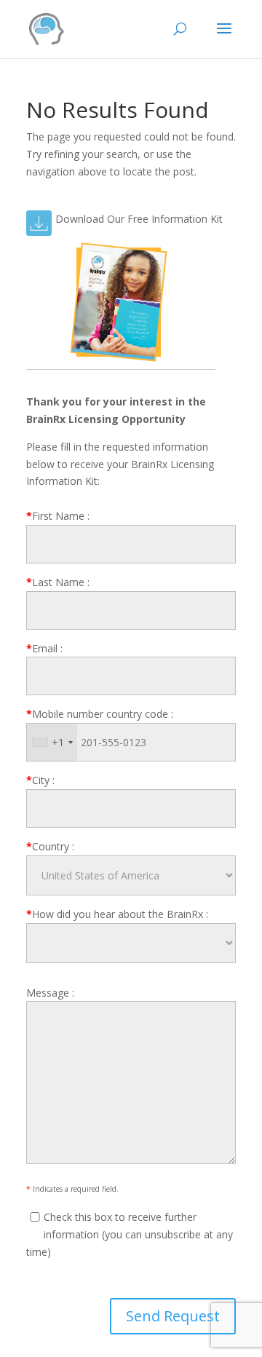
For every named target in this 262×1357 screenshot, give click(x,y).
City (40, 780)
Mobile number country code (99, 714)
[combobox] (52, 742)
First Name (58, 516)
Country (50, 846)
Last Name (58, 582)
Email (44, 648)
